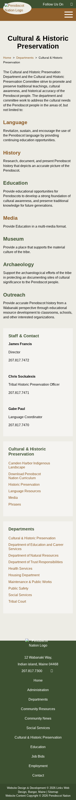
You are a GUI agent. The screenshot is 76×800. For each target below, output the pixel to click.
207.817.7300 (32, 671)
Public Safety (18, 588)
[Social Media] (69, 4)
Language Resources (24, 491)
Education (38, 747)
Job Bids (38, 756)
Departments (38, 699)
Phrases (14, 504)
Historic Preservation (24, 484)
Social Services (20, 595)
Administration (38, 690)
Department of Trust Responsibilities (35, 562)
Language (15, 122)
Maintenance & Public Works (30, 582)
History (11, 153)
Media (10, 218)
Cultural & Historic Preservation (32, 538)
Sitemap (53, 791)
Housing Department (23, 575)
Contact (38, 775)
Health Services (20, 568)
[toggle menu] (68, 14)
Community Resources (38, 709)
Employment (38, 766)
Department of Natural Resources (33, 555)
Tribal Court (17, 601)
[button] (38, 336)
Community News (38, 718)
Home (38, 680)
